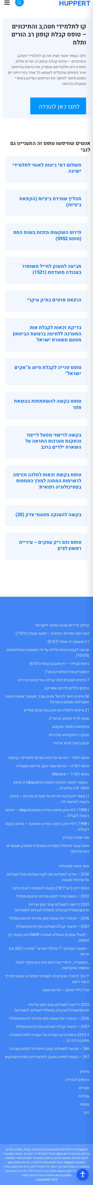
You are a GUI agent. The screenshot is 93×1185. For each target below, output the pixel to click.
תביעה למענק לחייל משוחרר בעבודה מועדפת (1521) (51, 269)
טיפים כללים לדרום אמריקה (66, 688)
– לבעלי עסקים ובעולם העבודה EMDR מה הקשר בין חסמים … (48, 937)
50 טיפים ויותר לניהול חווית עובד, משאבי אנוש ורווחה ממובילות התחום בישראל (47, 699)
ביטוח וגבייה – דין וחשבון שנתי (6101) (59, 664)
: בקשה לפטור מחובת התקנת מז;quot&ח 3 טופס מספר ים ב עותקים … (51, 785)
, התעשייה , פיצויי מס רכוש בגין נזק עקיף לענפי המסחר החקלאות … (52, 965)
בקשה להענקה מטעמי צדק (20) (48, 514)
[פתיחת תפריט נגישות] (83, 1175)
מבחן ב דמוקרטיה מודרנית (69, 735)
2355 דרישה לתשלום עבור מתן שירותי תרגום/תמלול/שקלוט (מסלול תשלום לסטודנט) (51, 907)
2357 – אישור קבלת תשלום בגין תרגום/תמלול (52, 926)
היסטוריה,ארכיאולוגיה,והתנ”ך (66, 672)
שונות (84, 1104)
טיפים (84, 1072)
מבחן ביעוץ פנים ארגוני (71, 743)
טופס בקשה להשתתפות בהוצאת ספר (47, 404)
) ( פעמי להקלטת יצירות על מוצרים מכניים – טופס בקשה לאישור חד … (49, 799)
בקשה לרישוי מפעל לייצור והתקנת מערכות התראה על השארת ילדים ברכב (53, 441)
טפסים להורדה (77, 1080)
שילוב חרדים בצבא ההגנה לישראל (62, 625)
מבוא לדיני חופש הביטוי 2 (69, 718)
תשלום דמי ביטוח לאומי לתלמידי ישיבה (46, 168)
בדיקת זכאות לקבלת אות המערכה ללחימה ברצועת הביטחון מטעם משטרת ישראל (47, 333)
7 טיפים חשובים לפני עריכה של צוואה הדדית (53, 680)
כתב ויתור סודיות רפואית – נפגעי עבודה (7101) (52, 633)
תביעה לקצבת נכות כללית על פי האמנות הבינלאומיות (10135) (48, 652)
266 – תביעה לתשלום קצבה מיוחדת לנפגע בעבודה (49, 1049)
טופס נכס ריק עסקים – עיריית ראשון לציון (50, 545)
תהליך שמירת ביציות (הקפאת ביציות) (50, 201)
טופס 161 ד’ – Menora (70, 774)
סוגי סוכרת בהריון (76, 838)
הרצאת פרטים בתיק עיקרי (54, 300)
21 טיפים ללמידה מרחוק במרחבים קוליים (56, 710)
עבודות (84, 1096)
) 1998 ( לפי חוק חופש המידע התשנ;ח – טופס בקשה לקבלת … (47, 826)
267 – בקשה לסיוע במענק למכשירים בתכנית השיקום (47, 1057)
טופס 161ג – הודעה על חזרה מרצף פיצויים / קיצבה (48, 758)
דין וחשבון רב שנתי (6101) (68, 642)
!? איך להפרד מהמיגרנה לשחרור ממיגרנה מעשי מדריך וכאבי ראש (47, 979)
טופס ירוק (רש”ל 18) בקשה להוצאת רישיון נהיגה (50, 888)
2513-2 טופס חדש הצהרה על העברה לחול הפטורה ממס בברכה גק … (49, 1037)
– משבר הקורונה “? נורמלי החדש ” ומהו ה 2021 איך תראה (48, 951)
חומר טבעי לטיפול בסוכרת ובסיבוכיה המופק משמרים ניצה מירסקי (47, 848)
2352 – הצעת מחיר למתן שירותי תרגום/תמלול (52, 896)
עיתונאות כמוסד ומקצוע (70, 727)
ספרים (84, 1088)
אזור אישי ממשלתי (74, 866)
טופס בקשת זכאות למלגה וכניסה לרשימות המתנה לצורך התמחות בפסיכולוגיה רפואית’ (47, 480)
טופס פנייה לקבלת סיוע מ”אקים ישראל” (47, 370)
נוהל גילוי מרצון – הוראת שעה (65, 990)
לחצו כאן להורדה (59, 107)
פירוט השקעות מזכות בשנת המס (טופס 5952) (47, 235)
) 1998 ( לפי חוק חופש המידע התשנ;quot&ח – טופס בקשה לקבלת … (47, 813)
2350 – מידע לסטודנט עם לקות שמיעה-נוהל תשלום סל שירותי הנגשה (48, 877)
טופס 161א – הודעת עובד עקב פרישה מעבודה (52, 766)
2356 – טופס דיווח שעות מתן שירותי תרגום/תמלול (49, 918)
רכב (86, 1113)
